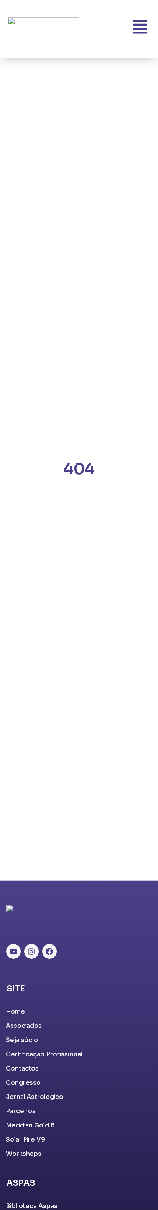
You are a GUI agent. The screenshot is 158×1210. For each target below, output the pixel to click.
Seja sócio (22, 1040)
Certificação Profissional (44, 1054)
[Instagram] (31, 951)
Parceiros (21, 1111)
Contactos (22, 1068)
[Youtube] (13, 951)
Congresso (23, 1083)
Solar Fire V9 (25, 1139)
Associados (24, 1026)
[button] (140, 28)
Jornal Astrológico (34, 1097)
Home (15, 1012)
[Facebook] (49, 951)
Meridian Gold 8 (30, 1125)
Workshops (23, 1154)
